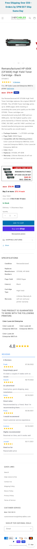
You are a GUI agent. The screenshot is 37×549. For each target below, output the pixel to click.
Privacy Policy (9, 495)
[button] (2, 18)
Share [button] (7, 245)
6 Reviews (16, 82)
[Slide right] (23, 63)
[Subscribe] (30, 528)
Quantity (5, 211)
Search (6, 472)
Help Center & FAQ (10, 477)
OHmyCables (16, 545)
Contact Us (8, 482)
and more (10, 89)
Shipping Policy (9, 486)
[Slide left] (14, 63)
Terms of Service (10, 500)
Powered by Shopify (23, 545)
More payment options (18, 233)
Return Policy (8, 491)
